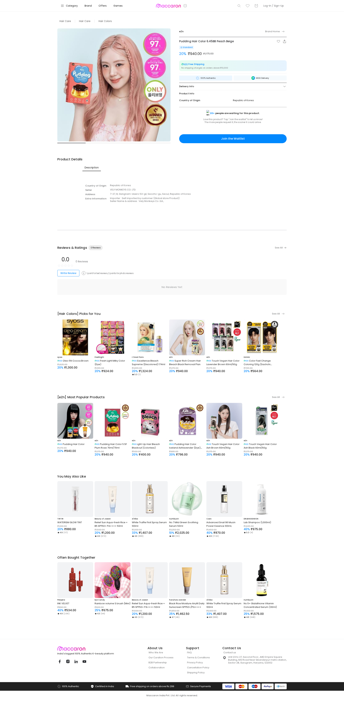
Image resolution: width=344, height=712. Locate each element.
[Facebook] (59, 661)
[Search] (239, 5)
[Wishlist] (247, 5)
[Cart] (256, 5)
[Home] (168, 6)
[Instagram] (68, 661)
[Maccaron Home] (92, 648)
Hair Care (65, 21)
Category (72, 6)
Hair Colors (105, 21)
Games (118, 6)
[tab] (91, 167)
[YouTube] (84, 661)
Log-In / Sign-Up (273, 6)
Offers (103, 6)
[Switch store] (185, 6)
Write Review (68, 273)
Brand (88, 6)
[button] (278, 41)
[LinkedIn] (76, 661)
